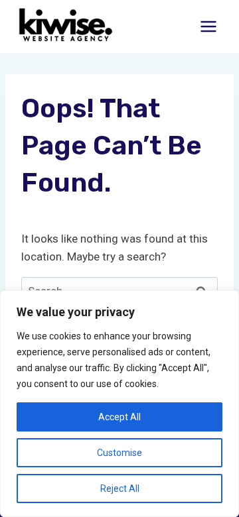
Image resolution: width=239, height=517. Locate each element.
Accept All (119, 417)
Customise (119, 452)
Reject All (119, 488)
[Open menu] (208, 26)
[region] (119, 403)
